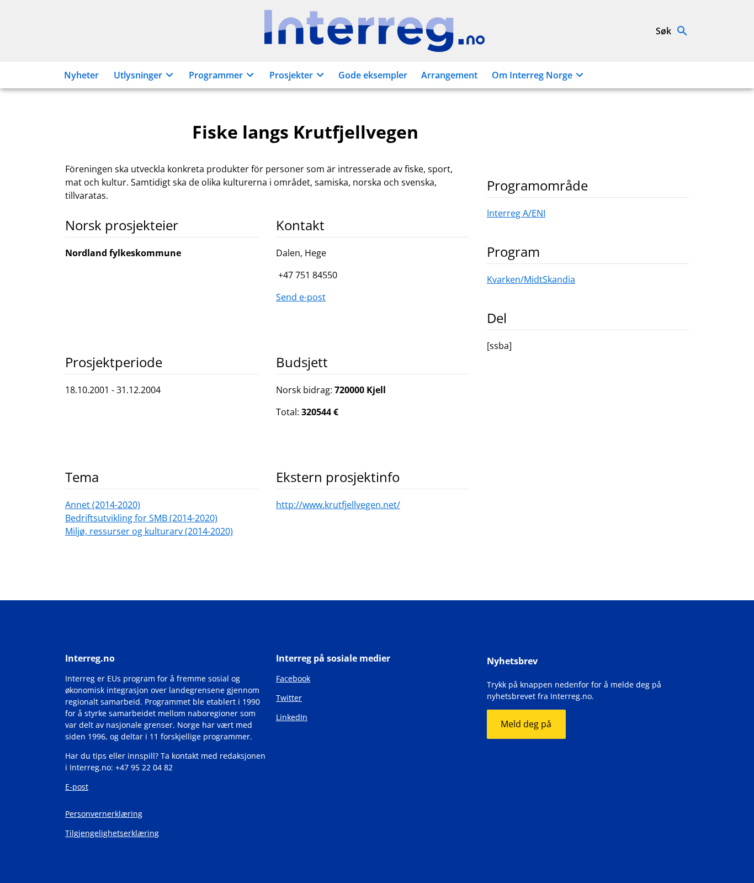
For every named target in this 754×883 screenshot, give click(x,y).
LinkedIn (291, 717)
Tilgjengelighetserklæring (112, 833)
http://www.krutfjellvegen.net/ (338, 505)
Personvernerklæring (103, 813)
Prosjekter (291, 75)
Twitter (289, 697)
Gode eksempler (372, 75)
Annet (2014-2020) (102, 505)
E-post (76, 786)
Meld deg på (526, 724)
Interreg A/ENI (516, 213)
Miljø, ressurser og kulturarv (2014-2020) (149, 531)
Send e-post (301, 297)
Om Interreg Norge (532, 75)
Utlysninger (138, 75)
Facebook (293, 678)
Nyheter (81, 75)
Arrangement (449, 75)
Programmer (216, 75)
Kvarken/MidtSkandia (531, 279)
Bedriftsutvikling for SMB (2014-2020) (141, 518)
